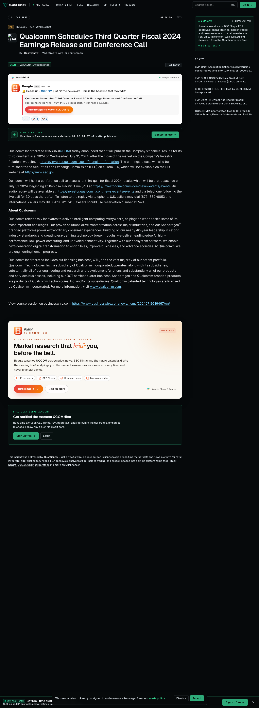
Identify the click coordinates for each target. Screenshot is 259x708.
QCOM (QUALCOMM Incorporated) (28, 465)
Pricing (129, 4)
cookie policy (156, 698)
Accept (197, 698)
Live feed (21, 17)
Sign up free (24, 436)
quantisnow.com (241, 21)
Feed (80, 4)
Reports (115, 4)
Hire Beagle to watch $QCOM (47, 109)
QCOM (29, 64)
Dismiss (181, 698)
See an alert (57, 389)
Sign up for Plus (163, 134)
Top (104, 4)
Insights (93, 4)
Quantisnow (43, 26)
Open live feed (207, 45)
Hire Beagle (26, 389)
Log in (46, 436)
